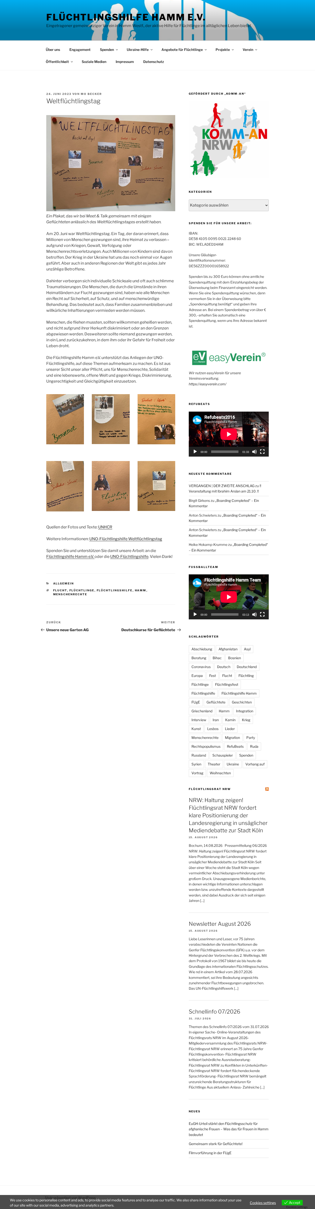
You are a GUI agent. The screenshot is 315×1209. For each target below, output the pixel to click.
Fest (212, 675)
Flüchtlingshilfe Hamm (239, 693)
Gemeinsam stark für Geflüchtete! (215, 1144)
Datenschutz (153, 62)
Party (250, 737)
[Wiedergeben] (195, 451)
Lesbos (213, 729)
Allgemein (63, 583)
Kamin (230, 720)
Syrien (196, 764)
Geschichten (242, 702)
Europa (197, 675)
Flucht (60, 590)
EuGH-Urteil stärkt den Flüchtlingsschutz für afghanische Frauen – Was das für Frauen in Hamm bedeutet (228, 1129)
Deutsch (223, 667)
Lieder (230, 729)
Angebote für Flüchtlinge (182, 49)
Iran (216, 720)
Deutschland (247, 667)
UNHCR (105, 527)
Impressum (125, 62)
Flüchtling (246, 675)
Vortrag (197, 773)
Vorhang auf (255, 764)
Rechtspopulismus (205, 746)
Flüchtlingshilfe (115, 590)
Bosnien (234, 658)
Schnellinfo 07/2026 (214, 1011)
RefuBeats (235, 746)
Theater (214, 764)
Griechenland (201, 711)
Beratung (198, 658)
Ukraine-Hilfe (138, 49)
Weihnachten (220, 773)
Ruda (254, 746)
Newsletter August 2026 (220, 924)
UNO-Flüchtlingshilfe (129, 556)
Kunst (196, 729)
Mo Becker (91, 94)
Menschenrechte (70, 594)
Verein (248, 49)
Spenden (107, 49)
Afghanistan (228, 649)
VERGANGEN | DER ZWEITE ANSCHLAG (221, 486)
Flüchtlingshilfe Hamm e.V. (126, 17)
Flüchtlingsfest (226, 684)
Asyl (247, 649)
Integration (244, 711)
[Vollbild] (262, 451)
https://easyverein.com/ (207, 384)
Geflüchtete (215, 702)
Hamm (140, 590)
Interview (198, 720)
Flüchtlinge (81, 590)
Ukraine (233, 764)
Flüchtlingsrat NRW (210, 789)
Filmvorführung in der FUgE (210, 1153)
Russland (198, 755)
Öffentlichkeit (57, 62)
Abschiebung (201, 649)
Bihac (217, 658)
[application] (229, 434)
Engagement (80, 49)
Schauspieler (222, 755)
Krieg (246, 720)
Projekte (223, 49)
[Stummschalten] (254, 451)
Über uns (53, 49)
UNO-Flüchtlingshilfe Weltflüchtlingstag (125, 539)
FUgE (195, 702)
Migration (232, 737)
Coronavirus (201, 667)
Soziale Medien (94, 62)
